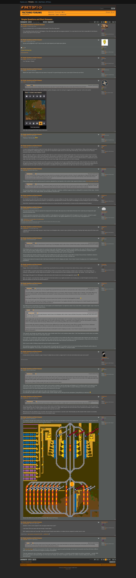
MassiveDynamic (26, 523)
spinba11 (103, 68)
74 (104, 362)
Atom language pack (27, 220)
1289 (105, 91)
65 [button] (107, 22)
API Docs (48, 2)
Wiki (36, 2)
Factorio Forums (32, 12)
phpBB (64, 567)
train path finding (29, 549)
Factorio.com (23, 2)
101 (104, 62)
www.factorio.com (25, 14)
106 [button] (113, 22)
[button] (95, 22)
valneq (103, 86)
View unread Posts (24, 52)
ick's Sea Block (33, 219)
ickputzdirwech (104, 211)
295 (104, 421)
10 (104, 269)
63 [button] (103, 22)
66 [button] (109, 22)
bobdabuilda (104, 264)
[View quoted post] (34, 85)
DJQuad (103, 57)
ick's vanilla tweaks (40, 219)
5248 (105, 242)
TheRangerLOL (104, 357)
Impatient (103, 28)
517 (104, 173)
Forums (31, 2)
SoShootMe (104, 168)
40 (104, 150)
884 (104, 33)
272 (104, 526)
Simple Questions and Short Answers (36, 19)
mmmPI (24, 239)
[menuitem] (58, 12)
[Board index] (32, 7)
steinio (103, 46)
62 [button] (101, 22)
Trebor (24, 418)
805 (104, 216)
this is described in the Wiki (92, 181)
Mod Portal (42, 2)
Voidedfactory (104, 145)
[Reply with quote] (99, 25)
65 (104, 73)
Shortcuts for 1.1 (27, 219)
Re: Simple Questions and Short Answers (33, 24)
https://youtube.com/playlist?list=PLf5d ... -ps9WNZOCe (38, 534)
